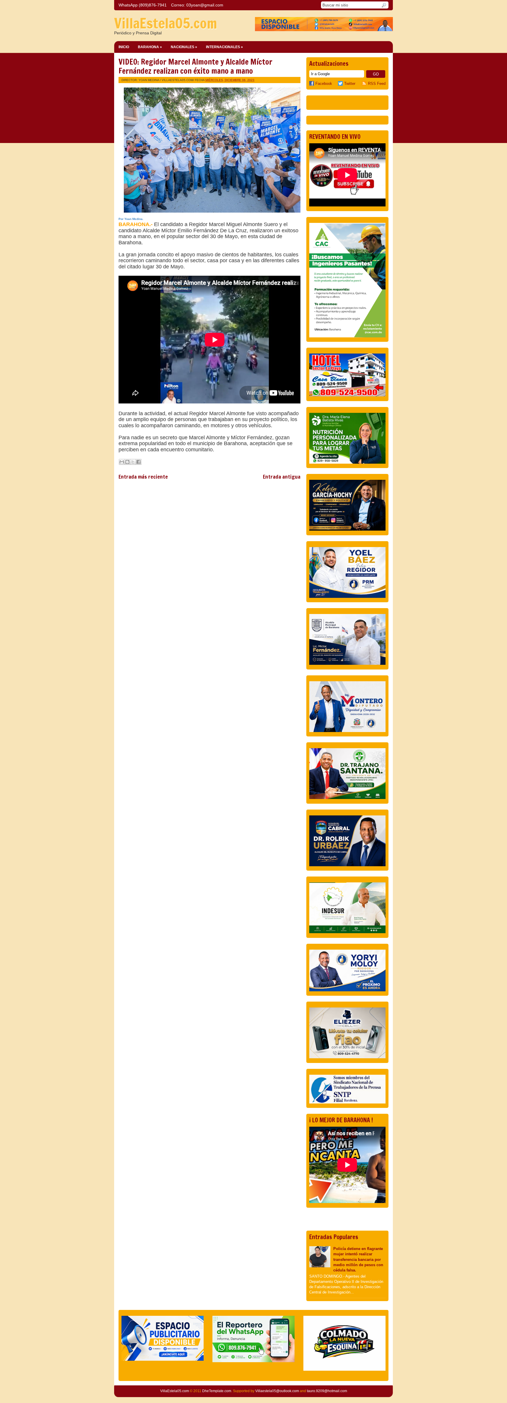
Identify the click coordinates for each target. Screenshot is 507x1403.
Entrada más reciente (143, 476)
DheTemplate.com (216, 1391)
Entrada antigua (281, 476)
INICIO (124, 47)
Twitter (349, 83)
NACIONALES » (184, 47)
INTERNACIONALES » (224, 47)
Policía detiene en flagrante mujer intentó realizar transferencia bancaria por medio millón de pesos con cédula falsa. (358, 1259)
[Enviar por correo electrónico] (122, 462)
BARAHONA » (150, 47)
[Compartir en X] (133, 462)
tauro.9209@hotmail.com (327, 1391)
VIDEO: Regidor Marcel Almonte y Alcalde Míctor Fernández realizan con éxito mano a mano (195, 66)
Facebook (323, 83)
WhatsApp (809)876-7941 (143, 5)
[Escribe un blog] (127, 462)
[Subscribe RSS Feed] (365, 83)
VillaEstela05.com (165, 23)
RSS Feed (377, 83)
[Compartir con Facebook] (138, 462)
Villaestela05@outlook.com (277, 1391)
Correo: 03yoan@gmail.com (197, 5)
